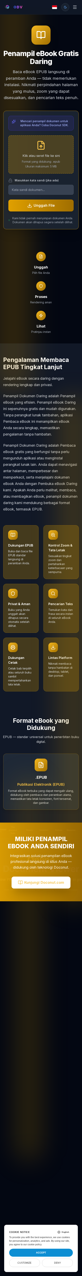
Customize (24, 1262)
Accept (41, 1252)
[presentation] (41, 154)
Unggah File (44, 205)
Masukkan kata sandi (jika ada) (37, 180)
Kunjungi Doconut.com (44, 882)
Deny (57, 1262)
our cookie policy (32, 1244)
